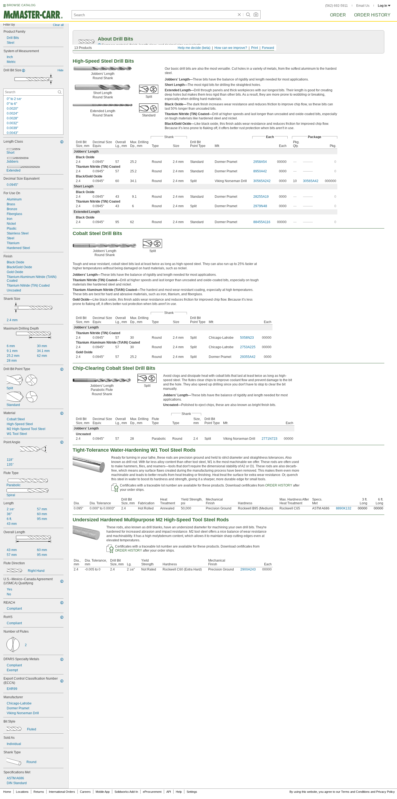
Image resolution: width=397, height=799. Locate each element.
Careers (85, 791)
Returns (38, 791)
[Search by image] (255, 14)
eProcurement (152, 791)
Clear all (58, 24)
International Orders (62, 791)
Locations (22, 791)
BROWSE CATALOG (21, 5)
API (168, 791)
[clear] (239, 14)
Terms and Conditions (355, 791)
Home (7, 791)
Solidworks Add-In (126, 791)
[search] (59, 92)
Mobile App (103, 791)
